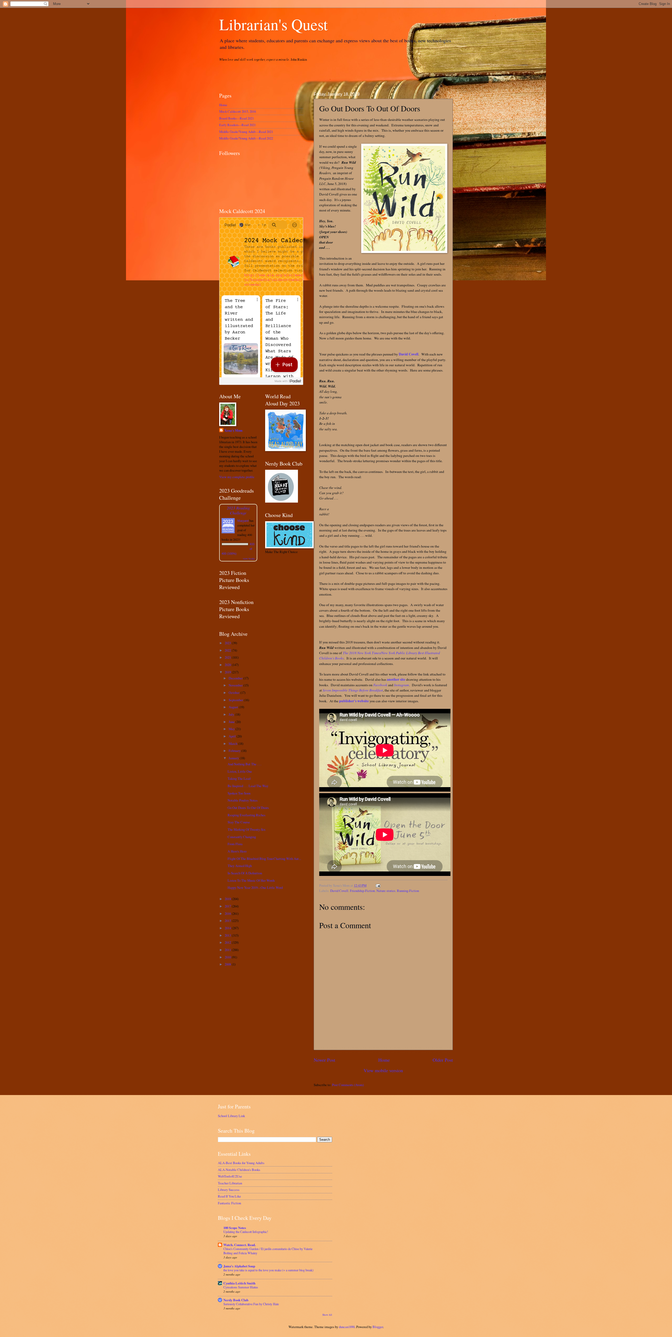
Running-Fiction (408, 890)
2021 (228, 657)
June (232, 721)
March (233, 743)
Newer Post (324, 1060)
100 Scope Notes (234, 1227)
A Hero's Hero (237, 851)
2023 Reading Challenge (238, 510)
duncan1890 (347, 1326)
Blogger (377, 1326)
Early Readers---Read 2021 (237, 124)
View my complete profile (236, 476)
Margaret (243, 520)
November (236, 685)
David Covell (408, 354)
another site (396, 679)
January (234, 758)
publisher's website (354, 701)
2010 (228, 957)
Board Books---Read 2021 (236, 118)
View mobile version (383, 1070)
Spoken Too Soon (239, 793)
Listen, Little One (240, 771)
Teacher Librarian (230, 1183)
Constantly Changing (242, 836)
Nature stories (385, 890)
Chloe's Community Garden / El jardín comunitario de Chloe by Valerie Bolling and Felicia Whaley (267, 1251)
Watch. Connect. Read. (239, 1244)
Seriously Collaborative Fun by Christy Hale (251, 1304)
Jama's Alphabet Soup (239, 1266)
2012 (228, 942)
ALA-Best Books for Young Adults (241, 1162)
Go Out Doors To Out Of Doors (248, 807)
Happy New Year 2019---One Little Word (255, 887)
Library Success (228, 1189)
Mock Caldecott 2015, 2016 (237, 111)
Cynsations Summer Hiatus (240, 1287)
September (236, 700)
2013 (228, 935)
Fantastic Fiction (229, 1203)
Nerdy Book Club (235, 1300)
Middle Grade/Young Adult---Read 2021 (246, 131)
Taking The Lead (239, 778)
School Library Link (231, 1115)
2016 (228, 913)
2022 (228, 650)
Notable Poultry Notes (243, 800)
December (236, 678)
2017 (228, 906)
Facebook (380, 685)
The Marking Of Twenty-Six (246, 829)
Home (384, 1060)
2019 (228, 672)
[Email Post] (377, 885)
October (234, 692)
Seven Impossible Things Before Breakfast (353, 690)
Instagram (401, 685)
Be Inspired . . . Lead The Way (248, 785)
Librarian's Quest (273, 24)
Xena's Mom (233, 430)
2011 (228, 949)
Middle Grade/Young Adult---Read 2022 (246, 138)
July (232, 714)
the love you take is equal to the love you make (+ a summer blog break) (268, 1270)
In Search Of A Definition (245, 873)
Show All (327, 1315)
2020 (228, 664)
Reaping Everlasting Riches (246, 815)
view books (249, 558)
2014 (228, 928)
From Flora (235, 844)
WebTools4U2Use (230, 1176)
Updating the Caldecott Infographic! (245, 1232)
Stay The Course (239, 822)
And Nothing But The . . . (244, 764)
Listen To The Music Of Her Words (251, 880)
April (233, 736)
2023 (228, 643)
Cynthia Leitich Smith (239, 1283)
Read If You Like (229, 1196)
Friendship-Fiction (362, 890)
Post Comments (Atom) (348, 1084)
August (234, 707)
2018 (228, 898)
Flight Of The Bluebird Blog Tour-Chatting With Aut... (264, 858)
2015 (228, 920)
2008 (228, 964)
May (232, 728)
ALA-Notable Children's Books (239, 1169)
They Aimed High (240, 865)
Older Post (443, 1060)
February (235, 750)
